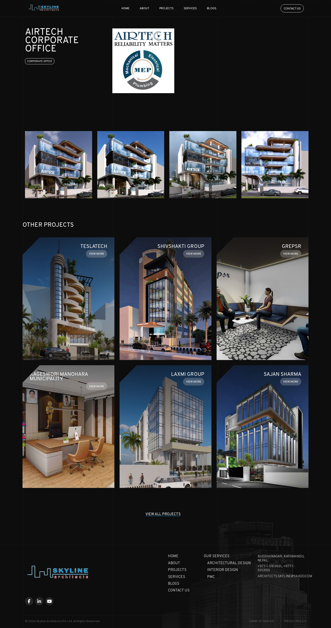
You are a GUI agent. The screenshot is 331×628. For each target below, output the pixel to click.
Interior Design (222, 570)
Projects (166, 8)
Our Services (216, 556)
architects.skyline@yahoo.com (285, 576)
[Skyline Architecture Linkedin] (39, 601)
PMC (211, 577)
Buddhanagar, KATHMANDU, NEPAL (281, 558)
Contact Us (179, 590)
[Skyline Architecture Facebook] (29, 601)
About (144, 8)
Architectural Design (229, 563)
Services (190, 8)
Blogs (211, 8)
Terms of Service (261, 621)
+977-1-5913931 (269, 566)
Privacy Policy (295, 621)
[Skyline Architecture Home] (58, 573)
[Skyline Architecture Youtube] (49, 601)
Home (125, 8)
